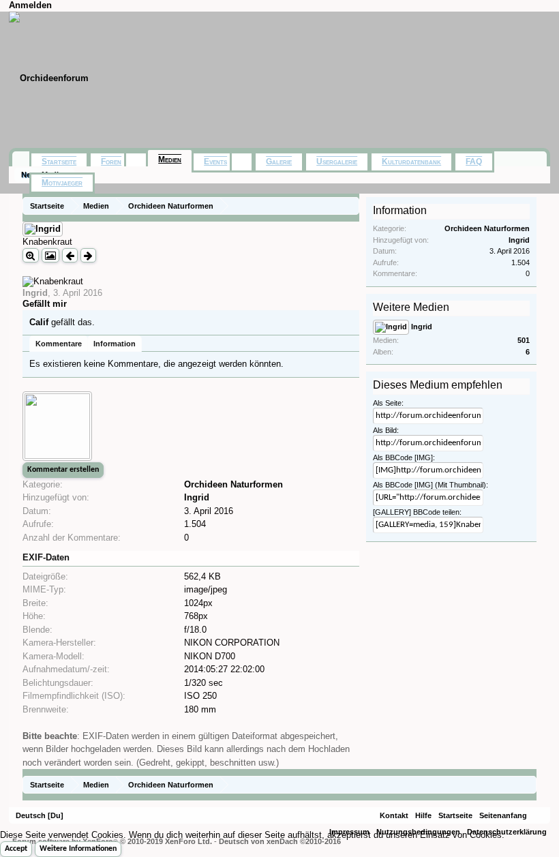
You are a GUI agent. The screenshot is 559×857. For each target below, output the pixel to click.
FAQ (474, 161)
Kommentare (58, 344)
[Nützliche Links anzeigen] (350, 205)
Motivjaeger (62, 182)
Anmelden (30, 5)
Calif (38, 322)
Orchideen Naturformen (233, 484)
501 (523, 340)
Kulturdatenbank (411, 161)
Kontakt (394, 815)
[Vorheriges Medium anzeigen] (70, 255)
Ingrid (35, 293)
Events (215, 161)
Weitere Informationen (78, 849)
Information (114, 344)
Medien (169, 159)
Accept (16, 849)
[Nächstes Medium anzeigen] (88, 255)
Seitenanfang (503, 815)
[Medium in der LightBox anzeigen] (50, 255)
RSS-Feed (538, 815)
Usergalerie (336, 161)
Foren (111, 161)
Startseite (59, 161)
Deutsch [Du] (39, 815)
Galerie (279, 161)
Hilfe (423, 815)
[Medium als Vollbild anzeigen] (30, 255)
